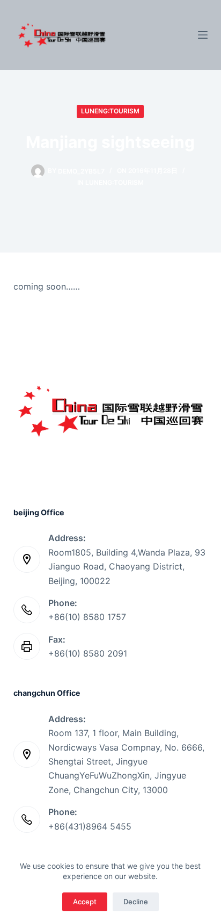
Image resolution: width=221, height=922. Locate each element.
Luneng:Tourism (110, 111)
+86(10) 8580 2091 (87, 653)
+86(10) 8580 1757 (87, 616)
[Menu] (203, 35)
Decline (135, 901)
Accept (85, 901)
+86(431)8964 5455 (89, 826)
